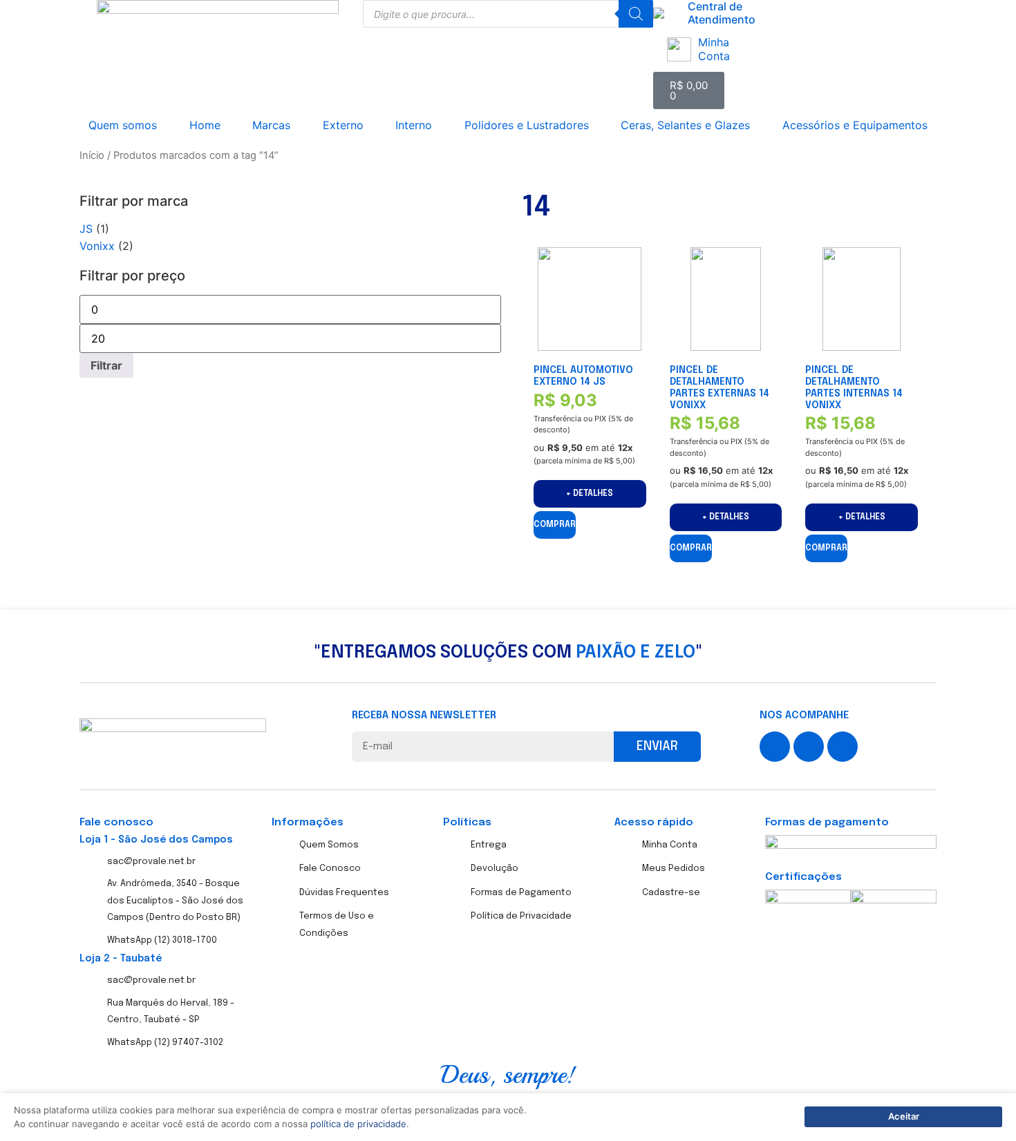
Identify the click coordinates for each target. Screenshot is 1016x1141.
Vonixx (97, 246)
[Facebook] (775, 746)
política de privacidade (358, 1123)
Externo (343, 125)
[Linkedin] (842, 746)
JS (86, 229)
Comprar (555, 525)
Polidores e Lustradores (526, 125)
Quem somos (122, 125)
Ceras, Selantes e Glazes (685, 125)
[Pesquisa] (636, 14)
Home (204, 125)
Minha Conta (714, 49)
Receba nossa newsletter (424, 716)
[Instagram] (808, 746)
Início (91, 155)
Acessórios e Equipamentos (855, 125)
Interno (413, 125)
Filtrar (106, 365)
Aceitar (903, 1116)
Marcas (271, 125)
